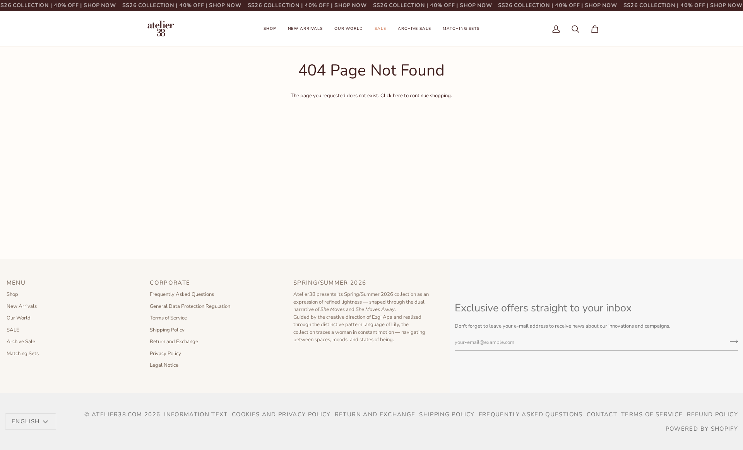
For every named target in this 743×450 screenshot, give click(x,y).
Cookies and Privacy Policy (281, 414)
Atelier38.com (117, 414)
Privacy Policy (165, 353)
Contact (602, 414)
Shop (12, 294)
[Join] (731, 341)
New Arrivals (22, 306)
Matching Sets (23, 353)
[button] (270, 28)
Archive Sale (21, 341)
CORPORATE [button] (170, 283)
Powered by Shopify (702, 429)
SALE (13, 329)
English (25, 421)
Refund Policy (712, 414)
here (398, 95)
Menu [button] (16, 283)
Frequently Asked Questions (182, 294)
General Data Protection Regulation (190, 306)
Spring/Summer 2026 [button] (330, 283)
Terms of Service (168, 317)
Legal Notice (164, 365)
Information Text (196, 414)
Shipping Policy (167, 329)
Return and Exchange (174, 341)
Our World (19, 317)
